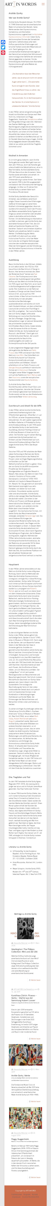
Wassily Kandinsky (30, 380)
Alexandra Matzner (20, 943)
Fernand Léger (30, 516)
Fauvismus (17, 377)
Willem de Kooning (29, 397)
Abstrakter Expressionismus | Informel (25, 35)
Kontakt (35, 1194)
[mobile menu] (43, 4)
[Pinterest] (3, 52)
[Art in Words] (20, 4)
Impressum (16, 1197)
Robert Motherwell (21, 718)
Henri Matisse (32, 375)
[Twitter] (3, 47)
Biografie (27, 1194)
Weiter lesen (35, 980)
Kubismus (23, 370)
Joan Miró (20, 355)
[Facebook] (3, 42)
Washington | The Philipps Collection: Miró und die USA (24, 950)
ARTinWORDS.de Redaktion (23, 989)
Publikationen (17, 1194)
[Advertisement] (25, 893)
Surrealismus (32, 119)
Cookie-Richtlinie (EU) (30, 1197)
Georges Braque (15, 367)
